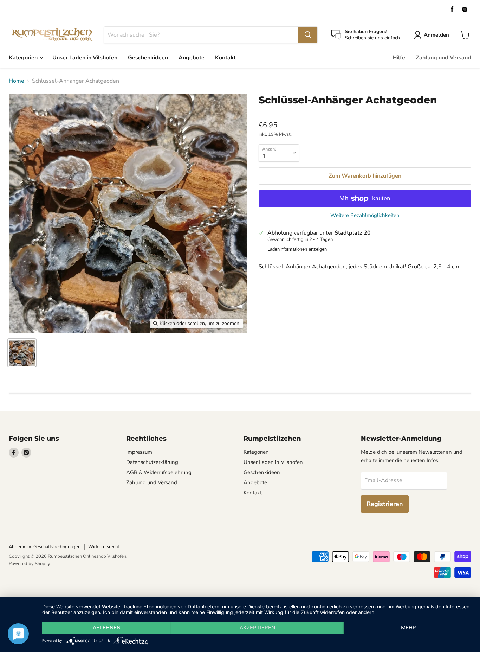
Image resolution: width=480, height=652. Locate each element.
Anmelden (436, 34)
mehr (408, 627)
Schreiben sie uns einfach (372, 37)
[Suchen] (307, 35)
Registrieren (385, 504)
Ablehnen (107, 627)
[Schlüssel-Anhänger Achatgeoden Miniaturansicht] (22, 353)
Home (16, 81)
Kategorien (24, 58)
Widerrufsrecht (103, 547)
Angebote (192, 58)
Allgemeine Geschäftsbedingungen (44, 547)
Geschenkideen (148, 58)
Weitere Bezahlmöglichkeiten (365, 215)
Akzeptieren (257, 627)
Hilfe (399, 58)
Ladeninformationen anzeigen (297, 249)
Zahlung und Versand (443, 58)
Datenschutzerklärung (152, 462)
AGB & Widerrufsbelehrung (159, 472)
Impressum (139, 451)
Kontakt (225, 58)
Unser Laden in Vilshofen (84, 58)
